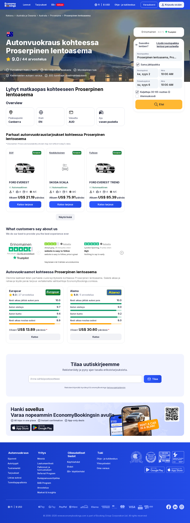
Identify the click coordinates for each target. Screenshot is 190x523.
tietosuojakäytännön (116, 387)
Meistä (41, 458)
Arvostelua (43, 487)
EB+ (57, 4)
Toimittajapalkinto (17, 482)
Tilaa (155, 378)
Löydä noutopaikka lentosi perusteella (167, 45)
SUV (11, 152)
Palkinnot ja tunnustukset (44, 468)
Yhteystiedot (103, 463)
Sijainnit (12, 458)
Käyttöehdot (73, 462)
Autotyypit (13, 463)
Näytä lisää (65, 217)
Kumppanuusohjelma (48, 478)
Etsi (161, 104)
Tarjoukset (41, 4)
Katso (34, 336)
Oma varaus (103, 468)
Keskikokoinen (57, 152)
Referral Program (46, 473)
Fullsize (93, 152)
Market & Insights (46, 492)
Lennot (26, 4)
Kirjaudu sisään (173, 4)
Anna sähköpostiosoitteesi (45, 378)
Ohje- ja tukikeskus (125, 4)
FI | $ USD (104, 4)
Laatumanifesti (45, 463)
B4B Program (44, 483)
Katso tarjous (25, 204)
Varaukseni (149, 4)
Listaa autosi (15, 477)
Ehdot (70, 466)
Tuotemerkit (14, 468)
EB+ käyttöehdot (76, 471)
